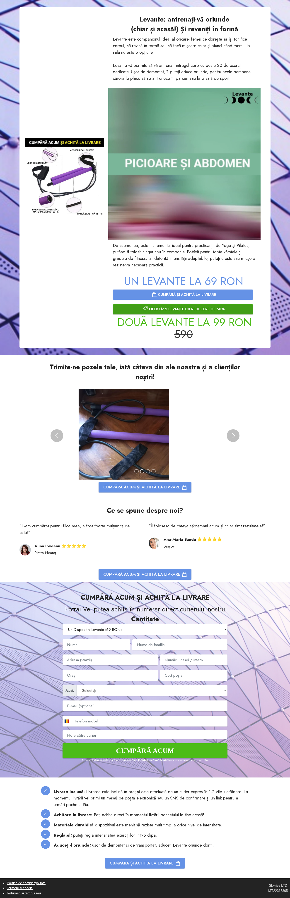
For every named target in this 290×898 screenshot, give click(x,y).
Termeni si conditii (20, 888)
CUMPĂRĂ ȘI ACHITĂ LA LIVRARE (186, 294)
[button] (57, 435)
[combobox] (68, 721)
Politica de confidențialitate (26, 883)
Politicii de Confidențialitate (156, 760)
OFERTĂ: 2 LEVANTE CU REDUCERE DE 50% (186, 309)
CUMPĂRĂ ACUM (145, 750)
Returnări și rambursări (24, 893)
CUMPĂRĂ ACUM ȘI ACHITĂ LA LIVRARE (141, 487)
